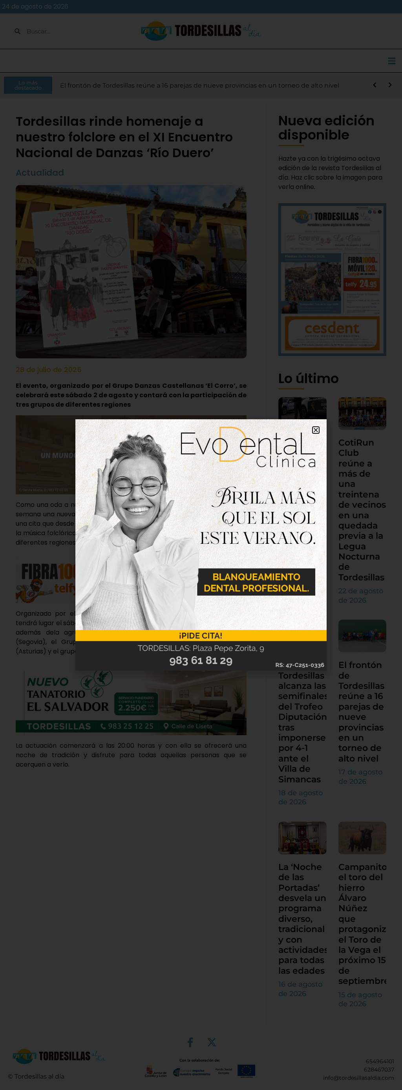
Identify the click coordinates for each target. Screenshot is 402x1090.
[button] (316, 430)
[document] (201, 545)
